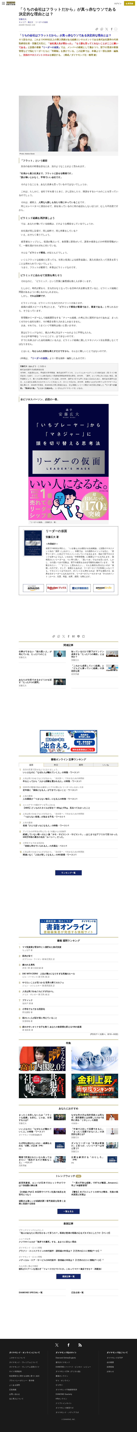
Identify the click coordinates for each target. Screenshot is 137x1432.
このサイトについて (17, 1357)
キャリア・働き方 (26, 22)
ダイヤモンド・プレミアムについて (23, 1362)
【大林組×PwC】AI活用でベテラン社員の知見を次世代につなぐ (42, 1193)
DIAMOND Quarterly (64, 1394)
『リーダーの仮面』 (51, 47)
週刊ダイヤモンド (63, 1362)
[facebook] (68, 1345)
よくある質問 (14, 1385)
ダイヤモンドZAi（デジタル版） (69, 1371)
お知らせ (110, 1371)
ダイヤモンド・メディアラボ (67, 1412)
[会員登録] (129, 3)
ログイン (117, 3)
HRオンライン (61, 1398)
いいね (106, 764)
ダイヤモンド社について (117, 1352)
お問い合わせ (14, 1394)
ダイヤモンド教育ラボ (64, 1407)
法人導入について (16, 1398)
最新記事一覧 (68, 1276)
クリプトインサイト (64, 1403)
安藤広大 (22, 19)
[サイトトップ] (11, 3)
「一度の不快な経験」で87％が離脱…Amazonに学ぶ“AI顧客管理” (94, 1184)
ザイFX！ (59, 1385)
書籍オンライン (62, 1376)
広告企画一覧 (77, 1292)
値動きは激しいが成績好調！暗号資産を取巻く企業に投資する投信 (42, 1202)
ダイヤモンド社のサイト (66, 1352)
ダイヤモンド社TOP (115, 1357)
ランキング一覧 (68, 872)
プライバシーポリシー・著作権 (21, 1380)
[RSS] (80, 1345)
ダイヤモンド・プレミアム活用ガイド (24, 1366)
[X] (57, 1345)
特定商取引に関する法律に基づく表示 (24, 1376)
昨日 (56, 764)
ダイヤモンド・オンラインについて (24, 1352)
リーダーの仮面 (41, 22)
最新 (31, 764)
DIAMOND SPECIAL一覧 (31, 1292)
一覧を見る (68, 1211)
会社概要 (110, 1362)
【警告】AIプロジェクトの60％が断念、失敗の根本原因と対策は (94, 1193)
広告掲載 (12, 1389)
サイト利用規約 (15, 1371)
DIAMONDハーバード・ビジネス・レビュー (73, 1366)
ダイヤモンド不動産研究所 (66, 1389)
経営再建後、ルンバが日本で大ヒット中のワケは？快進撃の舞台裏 (42, 1184)
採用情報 (110, 1366)
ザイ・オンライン (63, 1380)
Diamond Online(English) (66, 1357)
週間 (81, 764)
